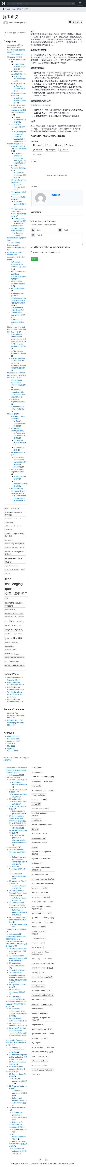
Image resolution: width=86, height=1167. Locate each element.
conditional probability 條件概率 (14, 534)
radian (51, 1034)
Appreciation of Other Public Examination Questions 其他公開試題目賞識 (16, 770)
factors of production (40, 893)
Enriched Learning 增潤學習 (16, 929)
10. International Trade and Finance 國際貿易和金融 (17, 228)
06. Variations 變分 (18, 288)
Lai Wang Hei (12, 720)
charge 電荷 (8, 529)
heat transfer (36, 922)
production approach (11, 642)
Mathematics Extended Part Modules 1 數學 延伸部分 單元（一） (16, 329)
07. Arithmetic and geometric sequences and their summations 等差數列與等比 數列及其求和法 (18, 977)
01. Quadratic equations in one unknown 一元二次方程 (18, 951)
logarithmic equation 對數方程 (43, 963)
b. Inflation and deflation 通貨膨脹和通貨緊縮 (20, 221)
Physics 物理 (12, 414)
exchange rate (37, 863)
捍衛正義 (7, 760)
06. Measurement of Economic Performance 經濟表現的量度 (18, 893)
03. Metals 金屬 (16, 83)
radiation (8, 654)
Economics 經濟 (13, 144)
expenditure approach (11, 566)
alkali (6, 508)
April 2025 (11, 748)
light (12, 621)
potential (7, 634)
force (7, 573)
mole (42, 972)
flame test (42, 902)
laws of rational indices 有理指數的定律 (40, 953)
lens (6, 622)
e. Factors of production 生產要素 (20, 175)
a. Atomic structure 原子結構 (20, 78)
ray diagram (36, 1043)
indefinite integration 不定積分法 (14, 613)
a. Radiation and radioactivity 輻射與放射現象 (20, 498)
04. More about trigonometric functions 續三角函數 (18, 382)
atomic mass (18, 519)
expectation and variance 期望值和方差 (41, 869)
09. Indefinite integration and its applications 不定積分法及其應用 (18, 1057)
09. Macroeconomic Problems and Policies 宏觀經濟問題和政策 (17, 905)
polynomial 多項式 (14, 629)
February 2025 (12, 751)
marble (7, 625)
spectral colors (14, 661)
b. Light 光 (18, 467)
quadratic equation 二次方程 (42, 1029)
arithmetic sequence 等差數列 (13, 513)
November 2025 (13, 739)
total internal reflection (40, 1061)
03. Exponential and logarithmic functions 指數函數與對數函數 (18, 958)
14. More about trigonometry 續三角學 (18, 315)
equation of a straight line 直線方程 (14, 553)
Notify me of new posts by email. (47, 252)
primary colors (17, 634)
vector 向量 (36, 1074)
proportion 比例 (9, 646)
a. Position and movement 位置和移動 (20, 435)
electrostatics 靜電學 (11, 548)
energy (22, 547)
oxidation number (38, 990)
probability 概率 (13, 638)
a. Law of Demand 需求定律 (19, 187)
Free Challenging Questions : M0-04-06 (16, 715)
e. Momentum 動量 (19, 1103)
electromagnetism (38, 838)
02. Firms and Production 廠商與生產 (18, 168)
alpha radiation (15, 508)
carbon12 (35, 799)
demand (35, 829)
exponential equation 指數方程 (43, 879)
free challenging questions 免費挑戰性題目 (16, 586)
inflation (21, 616)
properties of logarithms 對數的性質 (41, 1019)
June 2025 (11, 744)
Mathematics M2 (17, 55)
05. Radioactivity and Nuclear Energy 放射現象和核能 (18, 491)
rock (6, 661)
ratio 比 (17, 654)
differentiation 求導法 (39, 833)
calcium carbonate (10, 526)
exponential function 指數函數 (43, 884)
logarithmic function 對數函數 (42, 968)
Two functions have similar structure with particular (15, 694)
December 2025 (13, 736)
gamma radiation (38, 913)
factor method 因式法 (40, 888)
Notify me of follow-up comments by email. (51, 247)
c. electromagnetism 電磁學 (21, 483)
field (22, 569)
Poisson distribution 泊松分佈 (42, 995)
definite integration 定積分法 (14, 544)
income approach (10, 609)
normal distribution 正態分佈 (42, 977)
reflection (50, 1047)
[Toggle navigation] (80, 3)
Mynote (71, 1163)
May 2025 (11, 746)
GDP (6, 598)
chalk (19, 526)
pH (49, 990)
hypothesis (49, 922)
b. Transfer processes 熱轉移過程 (20, 423)
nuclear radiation (38, 981)
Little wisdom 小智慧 (15, 252)
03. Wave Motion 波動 (17, 1108)
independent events (10, 616)
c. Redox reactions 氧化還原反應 (20, 119)
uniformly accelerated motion (14, 665)
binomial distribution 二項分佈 (43, 790)
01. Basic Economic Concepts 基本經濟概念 (18, 148)
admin (11, 23)
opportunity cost (16, 625)
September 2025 (13, 741)
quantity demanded (10, 649)
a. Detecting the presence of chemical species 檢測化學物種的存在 (20, 136)
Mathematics (15, 243)
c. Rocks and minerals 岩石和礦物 (19, 66)
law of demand (37, 947)
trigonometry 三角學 (39, 1065)
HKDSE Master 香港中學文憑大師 (36, 1163)
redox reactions (37, 1047)
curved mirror (9, 540)
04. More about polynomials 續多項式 (18, 283)
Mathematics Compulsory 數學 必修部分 (16, 257)
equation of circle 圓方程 (13, 560)
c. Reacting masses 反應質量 (19, 88)
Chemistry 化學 (13, 57)
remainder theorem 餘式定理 (14, 658)
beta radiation (9, 522)
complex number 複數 (40, 808)
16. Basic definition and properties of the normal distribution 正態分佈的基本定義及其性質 (18, 363)
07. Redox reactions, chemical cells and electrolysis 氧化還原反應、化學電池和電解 (18, 110)
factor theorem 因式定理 (12, 569)
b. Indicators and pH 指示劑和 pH (20, 100)
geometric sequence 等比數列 (14, 604)
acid (33, 768)
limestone (20, 622)
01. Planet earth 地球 (18, 59)
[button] (70, 22)
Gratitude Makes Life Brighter (16, 757)
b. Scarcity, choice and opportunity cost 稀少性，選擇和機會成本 (20, 158)
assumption (8, 519)
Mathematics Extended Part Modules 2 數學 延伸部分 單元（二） (16, 375)
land (42, 943)
